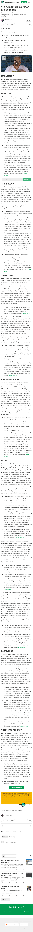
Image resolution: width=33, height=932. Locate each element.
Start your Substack (12, 925)
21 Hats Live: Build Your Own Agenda (10, 887)
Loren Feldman (8, 19)
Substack (9, 928)
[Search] (30, 856)
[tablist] (8, 836)
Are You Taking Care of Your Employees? (10, 861)
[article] (16, 865)
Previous (6, 826)
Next (28, 826)
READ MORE (27, 314)
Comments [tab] (5, 836)
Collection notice (27, 921)
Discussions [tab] (13, 856)
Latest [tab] (7, 856)
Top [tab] (3, 856)
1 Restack (11, 815)
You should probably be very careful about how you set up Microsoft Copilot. (12, 878)
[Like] (2, 870)
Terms (20, 921)
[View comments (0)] (8, 24)
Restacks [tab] (11, 836)
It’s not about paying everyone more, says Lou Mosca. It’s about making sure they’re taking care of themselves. (12, 864)
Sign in (29, 2)
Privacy (16, 921)
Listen (29, 20)
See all (4, 899)
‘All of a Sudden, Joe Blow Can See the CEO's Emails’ (12, 874)
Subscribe (24, 2)
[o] (16, 64)
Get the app (24, 925)
